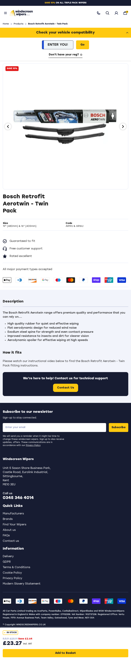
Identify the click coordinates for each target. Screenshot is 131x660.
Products (18, 24)
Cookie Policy (12, 573)
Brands (8, 519)
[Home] (49, 13)
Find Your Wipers (14, 524)
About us (9, 530)
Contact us (11, 541)
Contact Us (65, 387)
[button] (65, 302)
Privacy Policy (33, 445)
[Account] (116, 13)
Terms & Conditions (16, 567)
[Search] (107, 13)
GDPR (7, 562)
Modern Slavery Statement (21, 584)
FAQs (6, 535)
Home (6, 24)
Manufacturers (13, 513)
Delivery (8, 556)
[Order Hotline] (99, 13)
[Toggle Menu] (5, 13)
